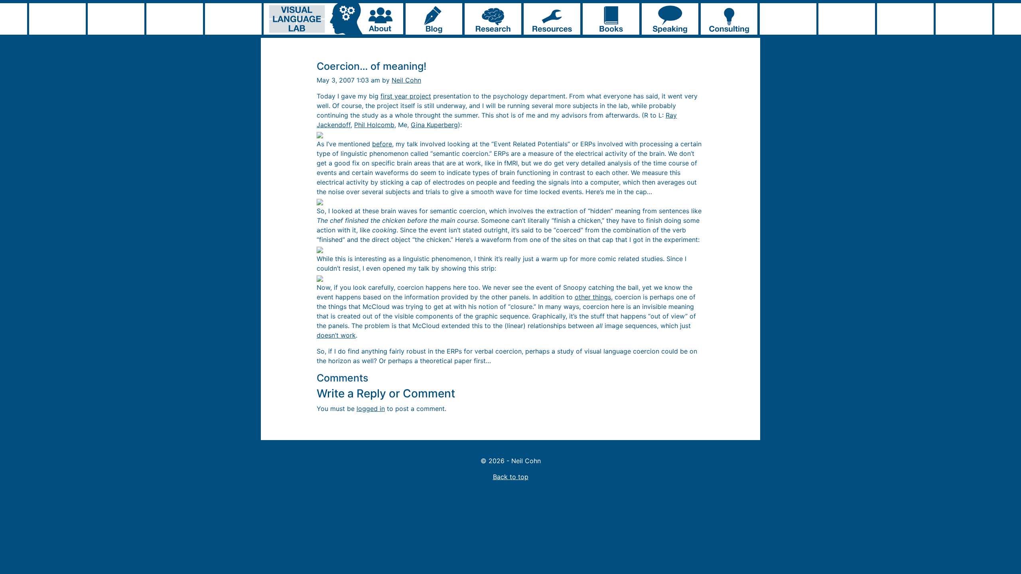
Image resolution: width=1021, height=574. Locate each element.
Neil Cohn (406, 80)
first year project (405, 96)
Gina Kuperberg (434, 125)
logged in (371, 409)
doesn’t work (336, 335)
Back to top (510, 477)
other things (593, 297)
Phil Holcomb (374, 125)
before (382, 144)
